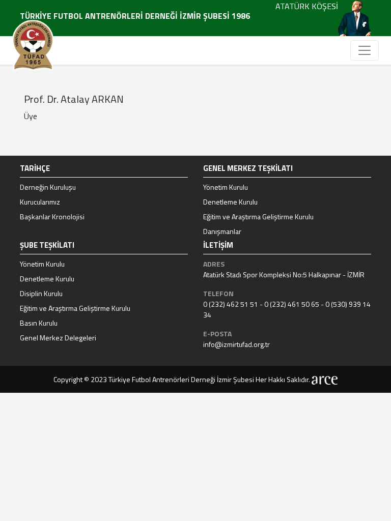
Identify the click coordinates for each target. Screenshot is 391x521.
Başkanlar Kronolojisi (52, 216)
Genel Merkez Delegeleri (58, 337)
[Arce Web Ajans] (325, 379)
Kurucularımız (40, 201)
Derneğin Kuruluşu (48, 187)
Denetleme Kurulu (230, 201)
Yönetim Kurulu (225, 187)
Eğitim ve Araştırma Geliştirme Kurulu (258, 216)
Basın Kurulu (39, 322)
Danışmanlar (222, 231)
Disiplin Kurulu (41, 293)
